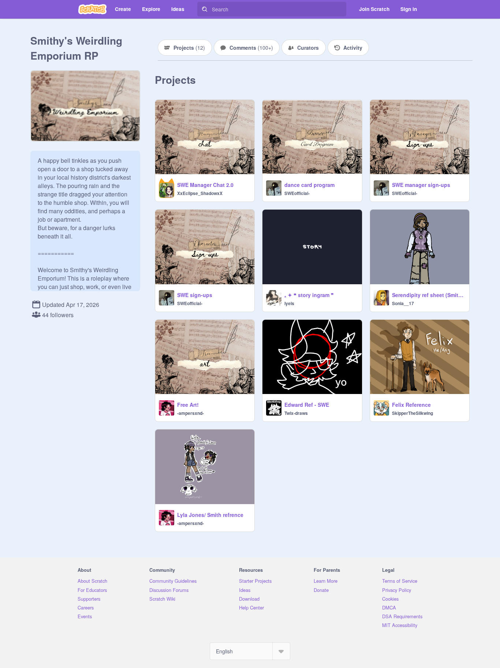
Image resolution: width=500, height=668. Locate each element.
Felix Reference (411, 404)
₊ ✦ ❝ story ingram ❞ (309, 295)
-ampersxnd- (190, 413)
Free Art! (188, 404)
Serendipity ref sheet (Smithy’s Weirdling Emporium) (428, 295)
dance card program (309, 184)
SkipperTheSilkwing (412, 413)
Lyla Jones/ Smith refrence (210, 514)
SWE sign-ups (194, 295)
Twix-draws (296, 413)
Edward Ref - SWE (306, 404)
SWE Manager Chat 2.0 (205, 184)
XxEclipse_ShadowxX (200, 193)
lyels (289, 303)
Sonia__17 (403, 303)
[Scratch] (92, 9)
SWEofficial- (297, 193)
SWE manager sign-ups (421, 184)
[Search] (204, 9)
